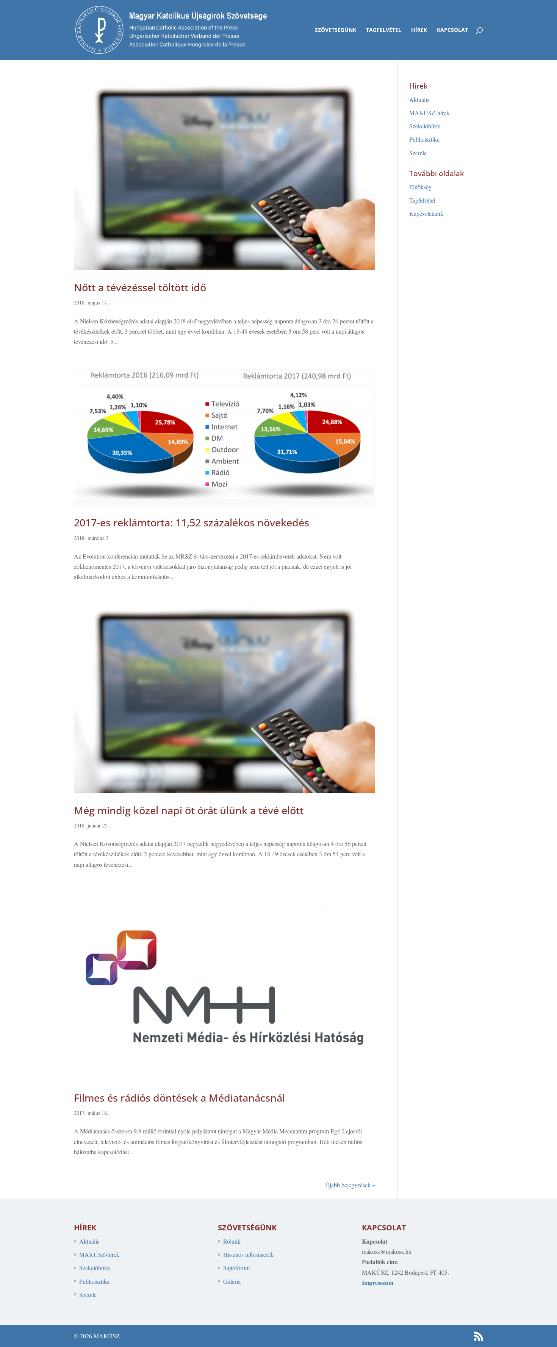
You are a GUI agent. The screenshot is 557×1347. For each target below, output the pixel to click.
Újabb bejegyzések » (350, 1185)
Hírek (419, 30)
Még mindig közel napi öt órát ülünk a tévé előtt (189, 810)
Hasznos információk (248, 1254)
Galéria (232, 1281)
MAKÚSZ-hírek (429, 113)
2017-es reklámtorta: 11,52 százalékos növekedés (191, 522)
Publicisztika (424, 139)
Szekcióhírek (424, 126)
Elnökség (420, 187)
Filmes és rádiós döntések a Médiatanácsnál (179, 1098)
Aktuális (419, 99)
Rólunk (232, 1241)
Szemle (418, 153)
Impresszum (377, 1282)
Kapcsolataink (426, 213)
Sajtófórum (236, 1268)
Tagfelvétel (383, 30)
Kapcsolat (452, 30)
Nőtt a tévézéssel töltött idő (140, 287)
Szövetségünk (335, 30)
